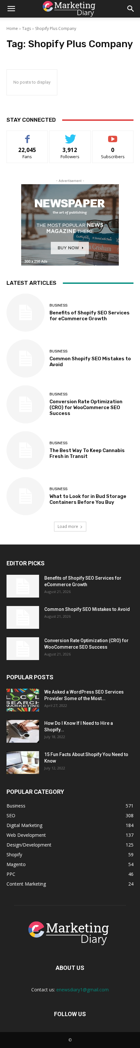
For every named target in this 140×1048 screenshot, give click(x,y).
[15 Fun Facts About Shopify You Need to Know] (23, 762)
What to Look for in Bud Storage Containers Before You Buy (87, 499)
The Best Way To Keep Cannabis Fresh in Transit (87, 453)
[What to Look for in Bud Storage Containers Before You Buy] (26, 496)
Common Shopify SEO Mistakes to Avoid (87, 609)
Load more (68, 526)
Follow (70, 135)
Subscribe (113, 135)
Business (58, 305)
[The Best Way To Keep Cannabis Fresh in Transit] (26, 450)
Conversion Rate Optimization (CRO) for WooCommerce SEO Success (85, 407)
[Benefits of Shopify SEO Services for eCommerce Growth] (26, 313)
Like (27, 135)
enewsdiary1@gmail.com (82, 989)
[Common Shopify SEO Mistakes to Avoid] (26, 358)
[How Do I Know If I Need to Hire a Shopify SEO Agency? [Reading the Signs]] (23, 731)
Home (12, 28)
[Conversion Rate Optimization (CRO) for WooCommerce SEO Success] (26, 404)
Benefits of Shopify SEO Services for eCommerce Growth (89, 316)
